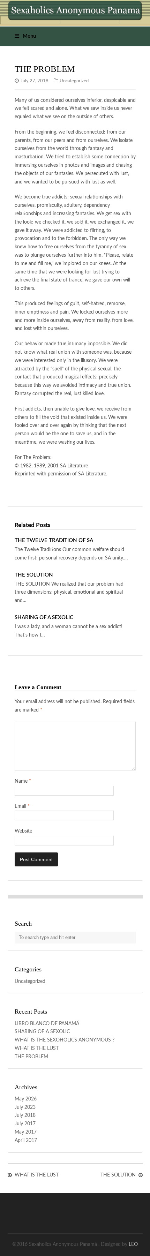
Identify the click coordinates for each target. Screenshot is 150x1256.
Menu (29, 36)
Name (23, 781)
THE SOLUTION (34, 575)
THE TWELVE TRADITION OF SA (54, 540)
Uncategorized (74, 80)
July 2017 (25, 1123)
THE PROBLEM (31, 1056)
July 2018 (25, 1115)
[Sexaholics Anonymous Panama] (75, 10)
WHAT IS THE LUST (37, 1048)
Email (22, 806)
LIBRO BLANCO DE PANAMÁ (47, 1023)
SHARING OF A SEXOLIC (44, 617)
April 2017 (26, 1140)
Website (23, 831)
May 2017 (26, 1132)
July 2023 (25, 1107)
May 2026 (26, 1099)
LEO (133, 1244)
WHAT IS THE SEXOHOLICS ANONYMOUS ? (64, 1040)
